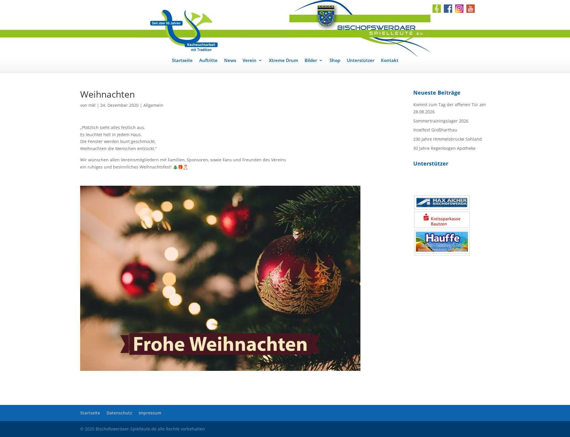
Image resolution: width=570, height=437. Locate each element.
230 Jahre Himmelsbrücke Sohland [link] (447, 139)
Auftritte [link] (208, 60)
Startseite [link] (182, 60)
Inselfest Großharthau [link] (435, 130)
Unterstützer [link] (360, 60)
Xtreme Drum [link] (283, 60)
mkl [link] (92, 105)
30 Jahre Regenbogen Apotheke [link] (444, 148)
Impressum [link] (150, 413)
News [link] (230, 60)
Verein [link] (249, 60)
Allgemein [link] (153, 105)
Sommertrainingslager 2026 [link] (440, 121)
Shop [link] (335, 60)
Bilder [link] (311, 60)
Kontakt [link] (389, 60)
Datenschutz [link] (119, 413)
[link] (285, 28)
